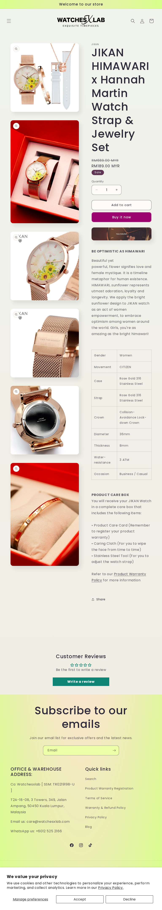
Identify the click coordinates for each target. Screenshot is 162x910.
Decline (129, 899)
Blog (88, 827)
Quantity (98, 181)
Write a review (80, 681)
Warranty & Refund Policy (105, 808)
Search (90, 779)
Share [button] (100, 599)
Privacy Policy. (110, 887)
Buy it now (121, 217)
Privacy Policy (96, 817)
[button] (9, 21)
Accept (80, 899)
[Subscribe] (114, 750)
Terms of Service (98, 798)
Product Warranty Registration (109, 788)
